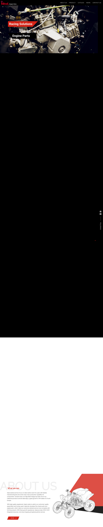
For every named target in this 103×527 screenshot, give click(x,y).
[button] (95, 240)
